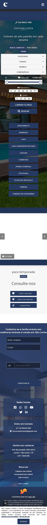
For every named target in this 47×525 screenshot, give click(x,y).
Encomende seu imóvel (23, 474)
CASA (23, 139)
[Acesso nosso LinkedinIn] (26, 412)
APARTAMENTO (23, 126)
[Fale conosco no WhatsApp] (20, 407)
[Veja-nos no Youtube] (31, 407)
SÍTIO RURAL (23, 173)
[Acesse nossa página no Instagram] (26, 407)
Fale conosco (23, 477)
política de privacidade (9, 517)
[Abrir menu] (42, 4)
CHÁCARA (23, 153)
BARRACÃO (23, 132)
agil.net (32, 497)
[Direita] (44, 236)
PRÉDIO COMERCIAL (23, 166)
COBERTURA (23, 160)
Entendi (23, 521)
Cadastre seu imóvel (23, 471)
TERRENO (23, 187)
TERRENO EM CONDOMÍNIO (23, 194)
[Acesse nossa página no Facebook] (15, 407)
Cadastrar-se (23, 383)
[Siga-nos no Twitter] (20, 412)
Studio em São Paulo (23, 180)
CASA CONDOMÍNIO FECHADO (23, 146)
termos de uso (25, 517)
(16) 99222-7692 (25, 22)
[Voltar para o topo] (5, 503)
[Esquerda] (2, 236)
